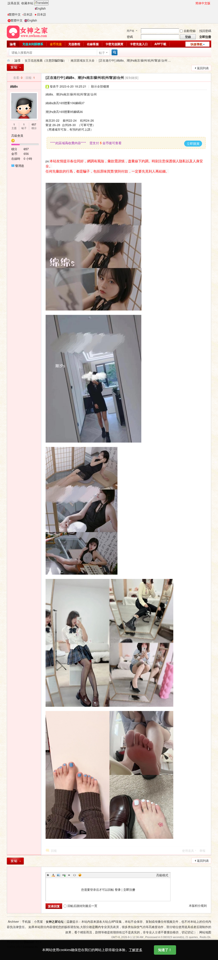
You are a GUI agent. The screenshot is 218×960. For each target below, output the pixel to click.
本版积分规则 (198, 905)
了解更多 (135, 950)
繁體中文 (15, 14)
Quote (69, 875)
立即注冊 (205, 37)
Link (64, 875)
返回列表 (203, 68)
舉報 (202, 850)
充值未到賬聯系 (32, 44)
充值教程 (74, 44)
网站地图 (205, 932)
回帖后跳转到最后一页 (82, 906)
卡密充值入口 (139, 44)
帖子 (102, 52)
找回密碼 (205, 31)
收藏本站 (27, 3)
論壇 (13, 44)
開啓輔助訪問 (193, 3)
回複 (54, 850)
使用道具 (188, 850)
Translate (42, 2)
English (41, 8)
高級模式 (162, 875)
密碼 (130, 37)
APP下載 (160, 44)
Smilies (80, 875)
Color (53, 875)
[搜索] (114, 52)
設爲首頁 (14, 3)
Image (58, 875)
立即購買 (193, 143)
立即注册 (129, 889)
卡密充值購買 (114, 44)
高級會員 (17, 135)
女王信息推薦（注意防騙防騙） (45, 60)
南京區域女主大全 (83, 60)
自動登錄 (190, 31)
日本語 (27, 14)
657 (34, 124)
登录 (118, 889)
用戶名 (130, 30)
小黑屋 (38, 921)
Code (74, 875)
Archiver (13, 921)
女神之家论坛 (55, 921)
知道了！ (165, 950)
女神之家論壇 (8, 60)
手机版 (26, 921)
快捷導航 (196, 44)
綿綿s (14, 86)
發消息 (19, 165)
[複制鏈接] (131, 77)
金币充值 (56, 44)
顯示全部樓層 (100, 86)
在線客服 (93, 44)
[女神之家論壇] (27, 31)
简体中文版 (202, 3)
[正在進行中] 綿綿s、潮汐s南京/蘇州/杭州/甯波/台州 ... (135, 60)
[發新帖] (15, 67)
